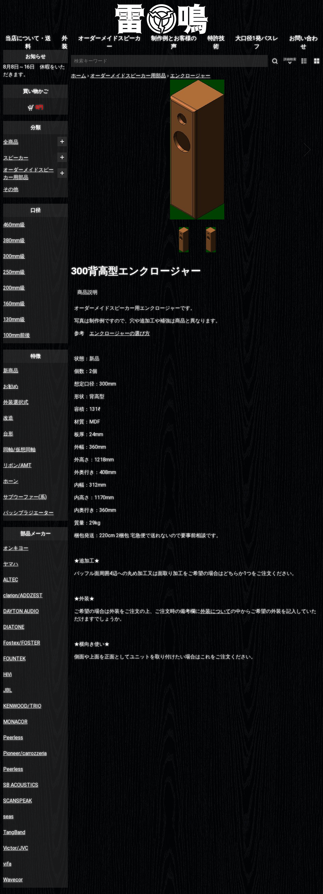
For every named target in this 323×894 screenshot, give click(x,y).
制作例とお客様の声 (174, 42)
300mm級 (14, 256)
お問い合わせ (303, 42)
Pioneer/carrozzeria (25, 753)
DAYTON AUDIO (21, 611)
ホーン (10, 481)
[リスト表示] (304, 61)
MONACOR (15, 722)
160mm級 (14, 304)
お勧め (10, 386)
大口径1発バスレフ (256, 42)
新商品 (10, 371)
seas (8, 816)
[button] (87, 150)
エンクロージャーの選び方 (119, 333)
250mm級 (14, 272)
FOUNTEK (14, 659)
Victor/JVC (15, 848)
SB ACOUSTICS (20, 785)
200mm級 (14, 288)
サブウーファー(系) (25, 497)
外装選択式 (15, 402)
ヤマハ (10, 564)
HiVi (7, 674)
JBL (7, 690)
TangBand (14, 832)
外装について (215, 611)
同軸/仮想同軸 (19, 450)
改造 (8, 418)
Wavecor (13, 880)
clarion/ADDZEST (23, 595)
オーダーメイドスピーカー (109, 42)
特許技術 (216, 42)
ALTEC (10, 580)
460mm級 (14, 225)
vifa (7, 864)
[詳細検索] (290, 61)
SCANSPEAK (17, 801)
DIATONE (13, 627)
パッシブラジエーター (28, 513)
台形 (8, 434)
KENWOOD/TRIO (22, 706)
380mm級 (14, 240)
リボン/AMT (17, 465)
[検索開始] (275, 61)
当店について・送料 (28, 42)
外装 (65, 42)
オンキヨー (15, 548)
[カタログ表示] (316, 61)
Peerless (13, 738)
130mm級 (14, 319)
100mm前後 (16, 335)
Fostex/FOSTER (21, 643)
